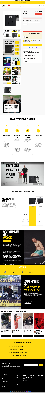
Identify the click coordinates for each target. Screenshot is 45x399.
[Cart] (43, 5)
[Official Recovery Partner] (22, 272)
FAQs (38, 377)
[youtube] (8, 386)
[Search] (39, 5)
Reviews (31, 382)
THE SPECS (41, 20)
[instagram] (2, 386)
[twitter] (4, 386)
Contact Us (39, 379)
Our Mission (25, 380)
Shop (31, 377)
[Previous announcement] (1, 2)
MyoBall (17, 384)
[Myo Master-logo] (3, 5)
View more (6, 336)
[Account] (41, 5)
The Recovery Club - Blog (26, 378)
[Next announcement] (43, 2)
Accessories (18, 382)
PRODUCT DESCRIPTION (27, 20)
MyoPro (17, 377)
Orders (31, 379)
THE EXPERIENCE (35, 20)
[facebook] (6, 386)
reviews (25, 11)
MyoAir (17, 379)
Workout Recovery (15, 240)
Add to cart (17, 336)
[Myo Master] (4, 375)
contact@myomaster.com (5, 379)
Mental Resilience (7, 240)
